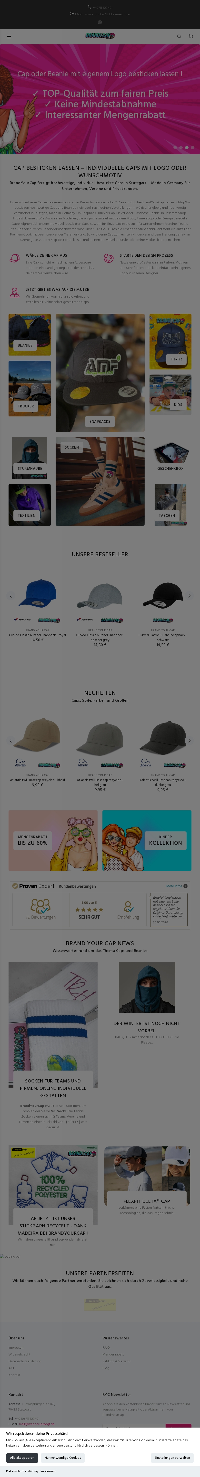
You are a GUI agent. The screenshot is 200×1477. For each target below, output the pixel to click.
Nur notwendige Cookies (63, 1458)
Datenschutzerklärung (22, 1471)
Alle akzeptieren (22, 1458)
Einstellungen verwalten (172, 1458)
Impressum (48, 1471)
